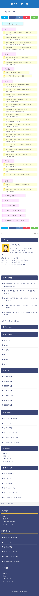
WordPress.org (9, 461)
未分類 (7, 69)
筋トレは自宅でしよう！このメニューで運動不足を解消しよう (18, 165)
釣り (6, 181)
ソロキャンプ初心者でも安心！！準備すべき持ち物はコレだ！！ (18, 33)
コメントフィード (9, 459)
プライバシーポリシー (13, 211)
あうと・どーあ (19, 4)
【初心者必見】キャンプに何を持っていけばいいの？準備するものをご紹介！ (18, 48)
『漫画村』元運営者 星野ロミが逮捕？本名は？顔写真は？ (18, 63)
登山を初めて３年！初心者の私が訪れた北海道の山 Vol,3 (18, 130)
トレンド (8, 54)
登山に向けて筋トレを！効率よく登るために (18, 175)
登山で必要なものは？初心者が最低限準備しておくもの (18, 150)
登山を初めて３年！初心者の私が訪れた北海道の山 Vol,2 (18, 135)
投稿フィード (7, 456)
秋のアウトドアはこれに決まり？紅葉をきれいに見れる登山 (18, 145)
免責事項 (26, 591)
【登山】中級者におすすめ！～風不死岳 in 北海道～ (18, 95)
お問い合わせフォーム (13, 196)
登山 (6, 81)
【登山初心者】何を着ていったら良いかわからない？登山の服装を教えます (18, 110)
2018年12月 (8, 395)
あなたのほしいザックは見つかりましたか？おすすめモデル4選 (18, 120)
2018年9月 (8, 400)
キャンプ (8, 29)
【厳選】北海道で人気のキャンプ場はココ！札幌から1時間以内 (18, 38)
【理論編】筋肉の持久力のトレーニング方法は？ (18, 170)
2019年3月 (8, 391)
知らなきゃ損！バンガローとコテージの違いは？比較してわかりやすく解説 (18, 43)
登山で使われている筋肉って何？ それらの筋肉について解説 (18, 125)
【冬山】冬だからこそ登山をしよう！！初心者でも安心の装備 (18, 100)
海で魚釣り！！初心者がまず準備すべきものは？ (18, 185)
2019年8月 (8, 376)
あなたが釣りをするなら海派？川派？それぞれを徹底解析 (18, 190)
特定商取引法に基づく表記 (14, 220)
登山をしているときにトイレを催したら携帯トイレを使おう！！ (18, 105)
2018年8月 (8, 405)
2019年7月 (8, 381)
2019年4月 (8, 386)
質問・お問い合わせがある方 (14, 72)
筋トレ (7, 161)
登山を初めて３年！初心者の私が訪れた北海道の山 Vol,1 (18, 140)
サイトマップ (10, 201)
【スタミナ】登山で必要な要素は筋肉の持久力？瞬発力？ (18, 90)
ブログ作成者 (10, 206)
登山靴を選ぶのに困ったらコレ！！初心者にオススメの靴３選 (18, 115)
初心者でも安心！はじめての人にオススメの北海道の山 (18, 155)
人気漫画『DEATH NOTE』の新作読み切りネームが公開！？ (18, 58)
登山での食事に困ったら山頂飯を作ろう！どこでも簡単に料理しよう (18, 85)
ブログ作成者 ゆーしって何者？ (16, 76)
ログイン (6, 453)
